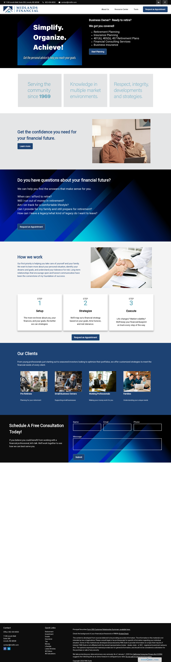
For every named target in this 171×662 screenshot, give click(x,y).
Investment (49, 634)
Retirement (49, 632)
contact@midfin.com (69, 2)
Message (77, 436)
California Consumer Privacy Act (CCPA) (147, 654)
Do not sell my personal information (139, 657)
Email (105, 422)
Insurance (48, 639)
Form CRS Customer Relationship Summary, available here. (108, 629)
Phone (137, 422)
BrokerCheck (124, 634)
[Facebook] (165, 2)
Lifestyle (48, 646)
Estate (47, 636)
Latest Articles (50, 649)
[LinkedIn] (158, 2)
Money (47, 644)
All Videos (48, 651)
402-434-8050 (50, 2)
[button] (105, 9)
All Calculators (50, 654)
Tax (46, 641)
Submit (78, 457)
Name (76, 422)
